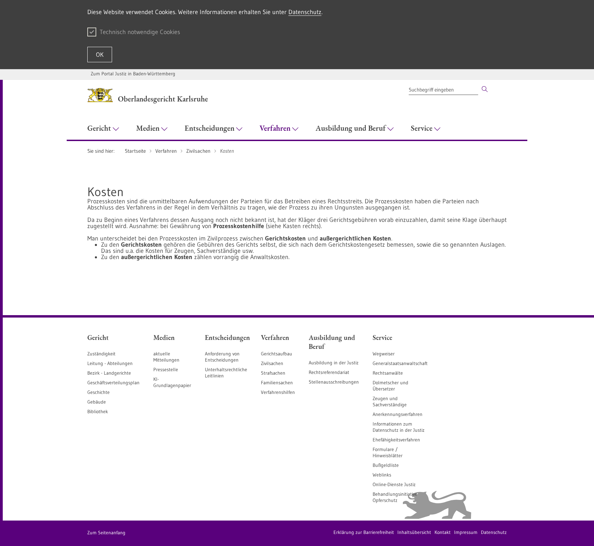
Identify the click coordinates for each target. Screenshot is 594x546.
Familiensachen (277, 382)
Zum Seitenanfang (106, 532)
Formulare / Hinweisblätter (388, 452)
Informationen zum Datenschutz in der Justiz (399, 427)
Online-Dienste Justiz (394, 484)
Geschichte (98, 392)
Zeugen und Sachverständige (390, 401)
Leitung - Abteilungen (110, 363)
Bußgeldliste (386, 465)
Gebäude (96, 402)
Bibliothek (97, 411)
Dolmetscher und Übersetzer (390, 385)
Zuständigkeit (101, 354)
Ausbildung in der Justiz (334, 363)
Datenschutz (304, 12)
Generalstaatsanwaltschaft (400, 363)
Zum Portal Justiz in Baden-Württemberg (133, 74)
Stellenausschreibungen (334, 382)
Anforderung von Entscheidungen (222, 357)
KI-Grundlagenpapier (172, 382)
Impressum (465, 532)
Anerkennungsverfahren (397, 414)
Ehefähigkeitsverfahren (396, 440)
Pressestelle (165, 369)
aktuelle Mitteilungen (166, 357)
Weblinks (382, 475)
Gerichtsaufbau (276, 354)
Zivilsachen (272, 363)
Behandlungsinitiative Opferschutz (395, 497)
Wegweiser (384, 354)
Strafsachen (273, 373)
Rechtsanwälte (388, 373)
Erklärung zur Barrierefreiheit (363, 532)
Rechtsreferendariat (329, 372)
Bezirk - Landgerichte (109, 373)
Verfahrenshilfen (278, 392)
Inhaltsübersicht (414, 532)
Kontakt (442, 532)
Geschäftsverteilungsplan (113, 382)
